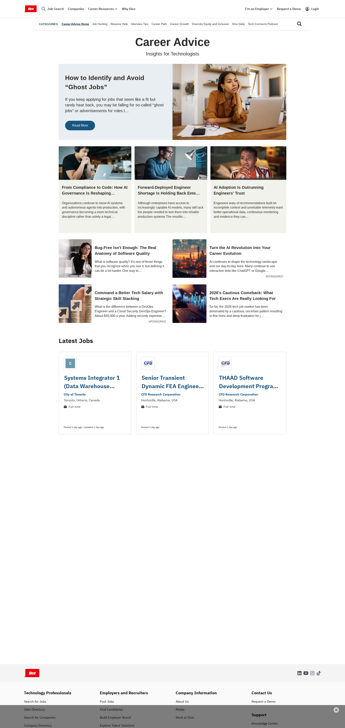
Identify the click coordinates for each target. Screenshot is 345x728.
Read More (80, 125)
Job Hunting (99, 24)
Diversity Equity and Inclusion (210, 24)
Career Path (159, 24)
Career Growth (179, 24)
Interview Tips (139, 24)
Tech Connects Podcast (263, 24)
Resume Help (119, 24)
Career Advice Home (75, 24)
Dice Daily (238, 24)
